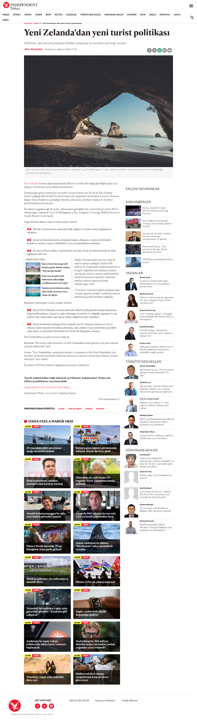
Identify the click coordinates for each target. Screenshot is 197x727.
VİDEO (5, 20)
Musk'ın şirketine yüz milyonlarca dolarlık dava (47, 580)
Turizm (88, 409)
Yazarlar (71, 15)
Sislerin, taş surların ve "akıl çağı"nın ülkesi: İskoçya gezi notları (154, 405)
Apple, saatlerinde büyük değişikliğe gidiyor (91, 613)
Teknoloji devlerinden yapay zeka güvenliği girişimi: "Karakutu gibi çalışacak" (46, 611)
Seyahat (100, 409)
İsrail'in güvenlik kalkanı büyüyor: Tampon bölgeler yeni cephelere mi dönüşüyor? (156, 527)
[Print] (169, 50)
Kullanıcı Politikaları (105, 701)
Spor (142, 15)
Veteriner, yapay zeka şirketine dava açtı (45, 679)
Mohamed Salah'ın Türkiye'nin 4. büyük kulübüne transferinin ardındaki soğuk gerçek (157, 350)
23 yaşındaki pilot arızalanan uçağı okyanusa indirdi (43, 450)
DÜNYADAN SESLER (114, 15)
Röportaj (165, 15)
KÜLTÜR (58, 15)
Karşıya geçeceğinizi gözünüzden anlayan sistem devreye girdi (96, 450)
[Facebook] (37, 706)
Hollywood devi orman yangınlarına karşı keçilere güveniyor (92, 677)
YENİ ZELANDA (74, 409)
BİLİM (48, 15)
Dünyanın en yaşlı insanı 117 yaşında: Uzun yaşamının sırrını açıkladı (95, 480)
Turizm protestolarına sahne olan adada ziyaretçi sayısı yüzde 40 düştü (56, 291)
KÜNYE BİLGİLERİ (79, 701)
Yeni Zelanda (31, 183)
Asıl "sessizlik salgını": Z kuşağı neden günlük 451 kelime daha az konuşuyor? (157, 317)
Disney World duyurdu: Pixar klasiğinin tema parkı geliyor (44, 548)
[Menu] (191, 6)
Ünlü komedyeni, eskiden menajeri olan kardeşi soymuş (44, 482)
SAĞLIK (152, 15)
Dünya (27, 15)
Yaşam (38, 15)
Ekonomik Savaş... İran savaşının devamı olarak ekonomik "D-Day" (155, 249)
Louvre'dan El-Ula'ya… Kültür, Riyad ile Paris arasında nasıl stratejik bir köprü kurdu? (155, 495)
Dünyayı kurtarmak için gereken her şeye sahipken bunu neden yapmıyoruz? (156, 300)
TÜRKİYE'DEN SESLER (90, 15)
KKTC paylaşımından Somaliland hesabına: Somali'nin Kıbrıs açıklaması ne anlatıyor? (157, 422)
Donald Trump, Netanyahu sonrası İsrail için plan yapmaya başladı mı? (156, 333)
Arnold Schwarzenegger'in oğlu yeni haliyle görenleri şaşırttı (45, 515)
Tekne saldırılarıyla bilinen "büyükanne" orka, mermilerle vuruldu (94, 546)
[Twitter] (44, 706)
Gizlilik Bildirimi (129, 701)
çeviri (61, 409)
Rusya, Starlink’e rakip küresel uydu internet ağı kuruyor (155, 211)
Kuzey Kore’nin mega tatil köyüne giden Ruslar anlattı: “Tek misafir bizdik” (56, 267)
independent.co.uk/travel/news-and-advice (47, 387)
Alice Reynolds (33, 49)
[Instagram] (51, 706)
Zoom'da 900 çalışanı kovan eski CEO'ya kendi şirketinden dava (96, 515)
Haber (5, 15)
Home (27, 23)
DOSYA (177, 15)
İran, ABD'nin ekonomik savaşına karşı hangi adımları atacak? (157, 224)
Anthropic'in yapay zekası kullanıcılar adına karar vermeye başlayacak (46, 644)
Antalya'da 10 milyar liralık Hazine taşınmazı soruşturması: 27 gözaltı (156, 236)
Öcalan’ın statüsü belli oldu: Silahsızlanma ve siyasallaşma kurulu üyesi (155, 284)
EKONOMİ (132, 15)
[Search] (192, 17)
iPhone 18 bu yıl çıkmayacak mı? (95, 582)
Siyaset (17, 15)
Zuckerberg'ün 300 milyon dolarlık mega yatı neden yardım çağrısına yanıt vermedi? (95, 644)
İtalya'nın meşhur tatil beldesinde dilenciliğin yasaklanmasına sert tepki (55, 279)
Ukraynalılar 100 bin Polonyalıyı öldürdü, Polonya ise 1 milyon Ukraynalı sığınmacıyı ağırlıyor (156, 389)
